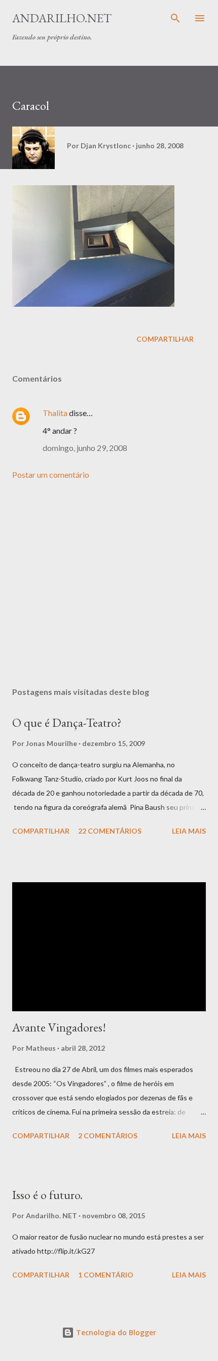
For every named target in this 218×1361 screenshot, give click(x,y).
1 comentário (105, 1274)
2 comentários (107, 1135)
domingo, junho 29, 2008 (85, 447)
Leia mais (189, 831)
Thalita (55, 413)
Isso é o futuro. (47, 1195)
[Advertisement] (109, 583)
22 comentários (109, 831)
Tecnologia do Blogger (115, 1332)
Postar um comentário (50, 474)
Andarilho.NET (62, 18)
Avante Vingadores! (59, 1027)
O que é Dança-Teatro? (67, 722)
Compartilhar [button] (165, 339)
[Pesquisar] (175, 18)
